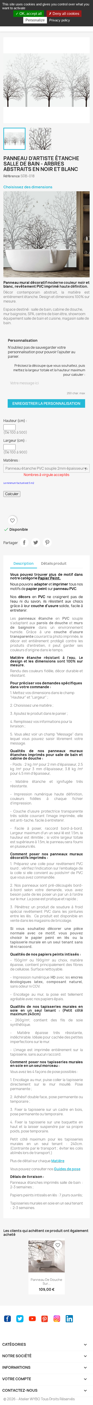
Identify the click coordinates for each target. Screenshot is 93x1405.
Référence (11, 176)
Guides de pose (67, 1169)
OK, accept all (30, 14)
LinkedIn (69, 1318)
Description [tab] (24, 563)
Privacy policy (59, 20)
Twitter (19, 1318)
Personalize (35, 20)
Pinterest (47, 542)
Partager (24, 542)
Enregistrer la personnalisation (46, 403)
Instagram (56, 1318)
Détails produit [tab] (54, 563)
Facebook (7, 1318)
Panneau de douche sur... (46, 1281)
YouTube (32, 1318)
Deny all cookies (65, 14)
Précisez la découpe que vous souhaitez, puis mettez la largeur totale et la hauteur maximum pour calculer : (49, 370)
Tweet (35, 542)
